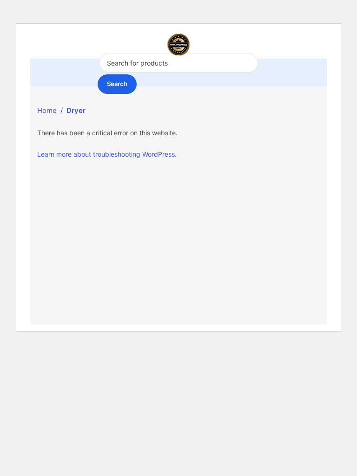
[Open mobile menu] (41, 44)
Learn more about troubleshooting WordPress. (107, 154)
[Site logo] (179, 44)
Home (47, 110)
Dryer (76, 110)
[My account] (319, 44)
